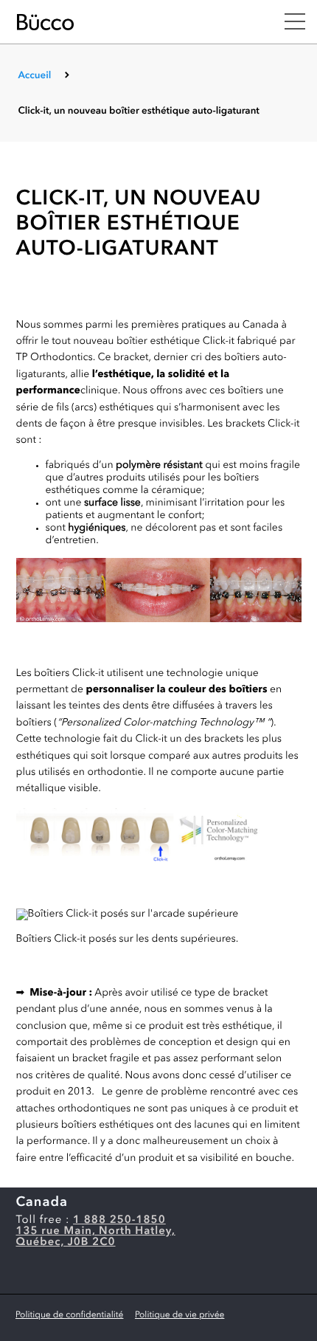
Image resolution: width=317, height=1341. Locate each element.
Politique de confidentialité (69, 1315)
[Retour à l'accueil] (135, 22)
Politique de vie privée (179, 1315)
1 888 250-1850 (119, 1220)
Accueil (34, 76)
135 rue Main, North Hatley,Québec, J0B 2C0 (95, 1237)
